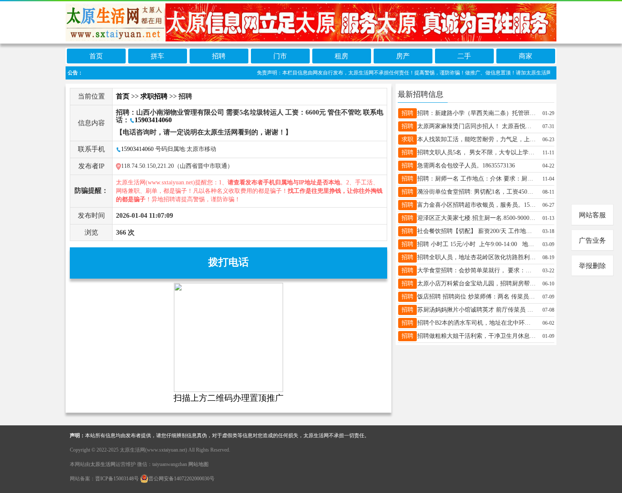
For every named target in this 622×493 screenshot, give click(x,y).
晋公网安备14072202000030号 (182, 479)
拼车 (157, 56)
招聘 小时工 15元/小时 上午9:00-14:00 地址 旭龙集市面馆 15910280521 (476, 244)
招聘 (219, 56)
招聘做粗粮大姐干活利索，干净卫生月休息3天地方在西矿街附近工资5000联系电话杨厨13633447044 (476, 336)
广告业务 (592, 240)
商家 (525, 56)
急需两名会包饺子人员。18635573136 (466, 165)
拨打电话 (228, 262)
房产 (403, 56)
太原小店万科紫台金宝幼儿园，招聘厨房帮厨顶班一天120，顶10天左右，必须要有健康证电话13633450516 (476, 283)
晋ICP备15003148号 (117, 479)
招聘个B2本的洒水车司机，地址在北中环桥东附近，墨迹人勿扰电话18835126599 (476, 323)
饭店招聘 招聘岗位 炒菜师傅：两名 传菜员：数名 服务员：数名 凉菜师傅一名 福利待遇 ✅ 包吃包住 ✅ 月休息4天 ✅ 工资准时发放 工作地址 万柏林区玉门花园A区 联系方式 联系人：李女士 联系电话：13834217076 (476, 296)
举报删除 (592, 265)
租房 (341, 56)
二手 (464, 56)
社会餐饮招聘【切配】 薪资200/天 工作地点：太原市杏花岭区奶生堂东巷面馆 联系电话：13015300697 (476, 231)
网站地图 (198, 464)
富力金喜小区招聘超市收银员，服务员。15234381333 (476, 205)
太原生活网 (103, 464)
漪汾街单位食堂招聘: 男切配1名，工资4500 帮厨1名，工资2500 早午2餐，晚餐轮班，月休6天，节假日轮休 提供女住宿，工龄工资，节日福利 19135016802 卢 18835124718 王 (476, 192)
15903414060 (153, 119)
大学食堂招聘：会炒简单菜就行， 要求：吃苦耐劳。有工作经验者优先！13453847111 (476, 270)
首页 (96, 56)
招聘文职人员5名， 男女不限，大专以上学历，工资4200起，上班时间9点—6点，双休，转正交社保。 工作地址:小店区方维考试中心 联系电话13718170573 (476, 152)
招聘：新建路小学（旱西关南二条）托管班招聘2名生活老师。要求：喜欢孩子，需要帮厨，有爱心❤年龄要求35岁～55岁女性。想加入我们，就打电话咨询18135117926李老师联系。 (476, 113)
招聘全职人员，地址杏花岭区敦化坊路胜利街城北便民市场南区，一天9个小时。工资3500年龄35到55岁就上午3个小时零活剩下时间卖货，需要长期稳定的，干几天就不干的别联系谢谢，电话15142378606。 (476, 257)
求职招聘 (154, 96)
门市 (280, 56)
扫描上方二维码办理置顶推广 (228, 398)
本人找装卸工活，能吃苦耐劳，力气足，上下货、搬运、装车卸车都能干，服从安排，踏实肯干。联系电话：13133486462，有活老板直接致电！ (476, 139)
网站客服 (592, 215)
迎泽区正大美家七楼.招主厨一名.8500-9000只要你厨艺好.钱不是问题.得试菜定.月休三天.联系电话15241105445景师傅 (476, 218)
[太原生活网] (311, 21)
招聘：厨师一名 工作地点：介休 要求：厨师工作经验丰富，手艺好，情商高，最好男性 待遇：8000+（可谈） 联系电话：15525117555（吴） (476, 178)
